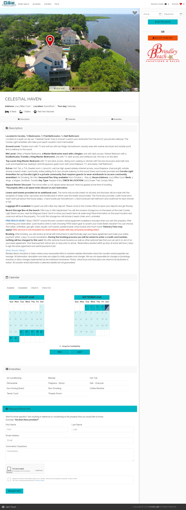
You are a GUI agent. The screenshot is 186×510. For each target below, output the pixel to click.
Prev (59, 352)
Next (80, 352)
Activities (47, 4)
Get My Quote (163, 22)
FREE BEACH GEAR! (15, 220)
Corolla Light (154, 507)
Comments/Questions (16, 446)
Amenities (37, 4)
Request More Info (163, 38)
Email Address (12, 435)
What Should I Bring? (15, 250)
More (57, 4)
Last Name (77, 424)
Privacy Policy (40, 480)
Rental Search (23, 4)
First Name (11, 424)
